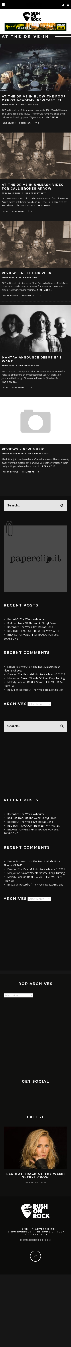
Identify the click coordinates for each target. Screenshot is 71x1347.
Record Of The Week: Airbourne (26, 619)
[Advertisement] (35, 764)
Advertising (45, 1229)
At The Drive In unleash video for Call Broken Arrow (33, 186)
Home (24, 1229)
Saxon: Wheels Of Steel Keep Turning (43, 678)
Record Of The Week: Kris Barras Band (30, 627)
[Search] (63, 4)
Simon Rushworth (13, 454)
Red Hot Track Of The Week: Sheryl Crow (31, 623)
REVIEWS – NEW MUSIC (23, 449)
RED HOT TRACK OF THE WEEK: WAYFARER (33, 631)
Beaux (11, 689)
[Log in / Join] (68, 4)
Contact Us (38, 1234)
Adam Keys (8, 105)
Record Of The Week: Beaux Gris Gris (41, 689)
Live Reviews (9, 123)
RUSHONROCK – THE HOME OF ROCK (38, 1232)
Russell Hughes (11, 193)
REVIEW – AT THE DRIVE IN (27, 273)
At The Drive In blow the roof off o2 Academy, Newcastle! (34, 98)
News (5, 211)
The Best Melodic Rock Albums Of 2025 (41, 674)
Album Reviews (10, 296)
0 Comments (25, 123)
